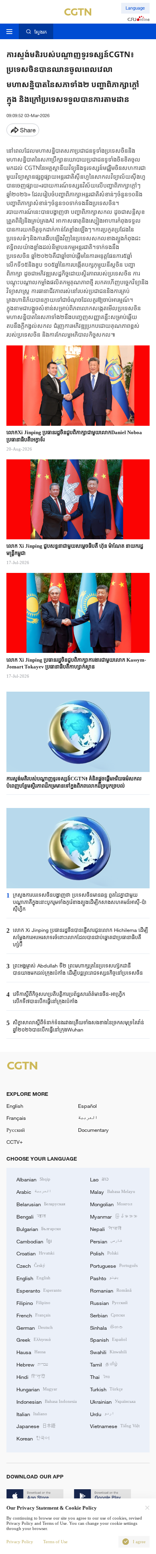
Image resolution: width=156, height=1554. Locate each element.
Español (87, 1106)
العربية (88, 1118)
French (33, 1315)
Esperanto (39, 1290)
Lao (99, 1179)
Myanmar (113, 1216)
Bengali (31, 1216)
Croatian (35, 1253)
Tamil (104, 1364)
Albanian (33, 1179)
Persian (106, 1241)
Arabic (33, 1191)
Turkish (106, 1388)
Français (16, 1118)
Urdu (102, 1413)
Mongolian (111, 1203)
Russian (109, 1302)
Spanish (108, 1339)
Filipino (33, 1302)
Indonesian (46, 1401)
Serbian (107, 1315)
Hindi (30, 1376)
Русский (15, 1130)
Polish (104, 1253)
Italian (31, 1413)
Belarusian (40, 1203)
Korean (32, 1438)
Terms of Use (55, 1541)
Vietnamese (115, 1425)
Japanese (36, 1425)
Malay (112, 1191)
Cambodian (34, 1241)
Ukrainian (113, 1401)
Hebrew (32, 1364)
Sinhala (106, 1327)
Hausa (31, 1351)
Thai (100, 1376)
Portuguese (114, 1265)
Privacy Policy (19, 1541)
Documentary (93, 1130)
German (34, 1327)
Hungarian (36, 1388)
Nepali (105, 1228)
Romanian (111, 1290)
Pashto (104, 1277)
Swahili (108, 1351)
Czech (30, 1265)
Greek (33, 1339)
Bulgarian (38, 1228)
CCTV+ (14, 1142)
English (14, 1106)
